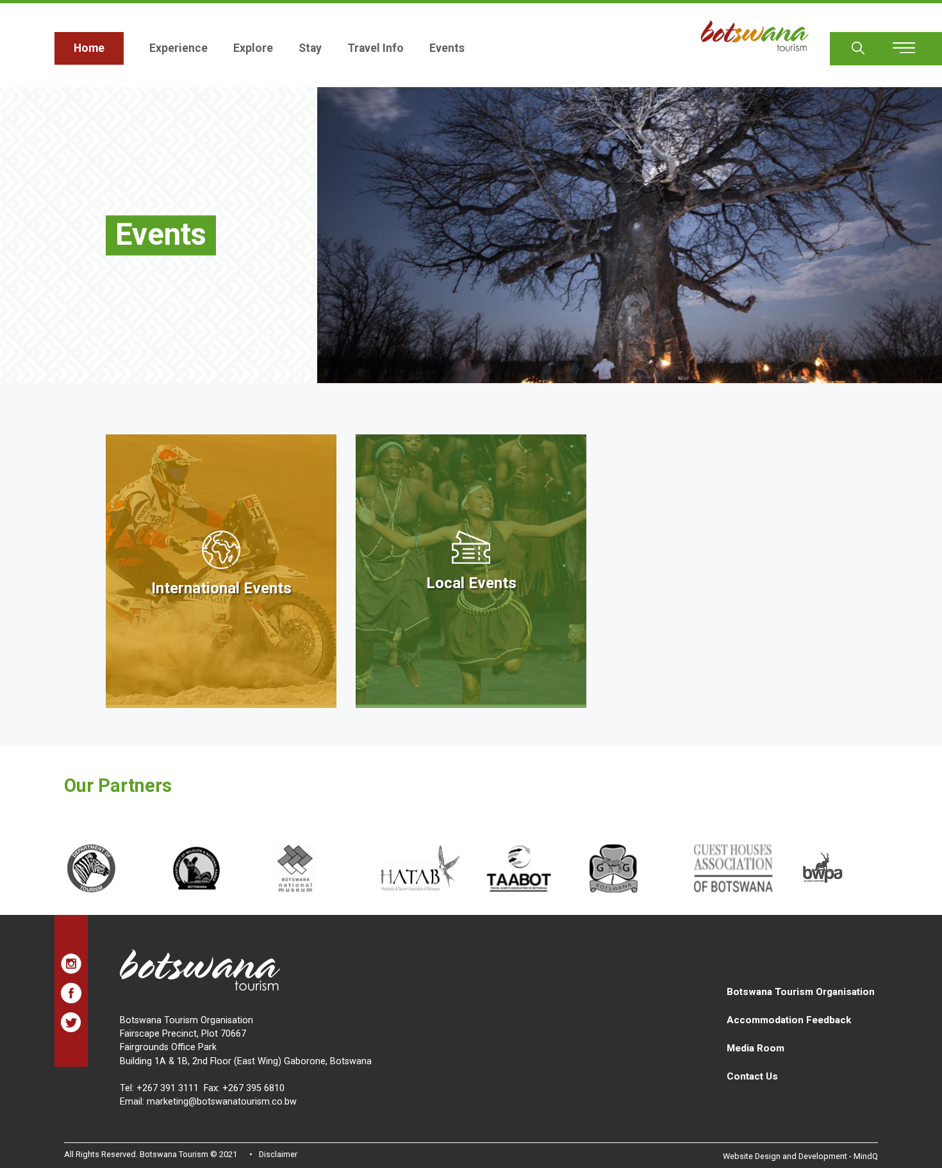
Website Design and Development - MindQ (800, 1156)
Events (447, 48)
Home (89, 48)
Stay (310, 48)
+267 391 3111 (167, 1088)
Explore (253, 48)
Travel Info (375, 48)
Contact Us (752, 1076)
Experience (178, 48)
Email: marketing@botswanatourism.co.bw (208, 1101)
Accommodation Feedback (789, 1020)
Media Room (755, 1048)
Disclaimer (278, 1154)
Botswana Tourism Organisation (801, 992)
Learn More (221, 571)
